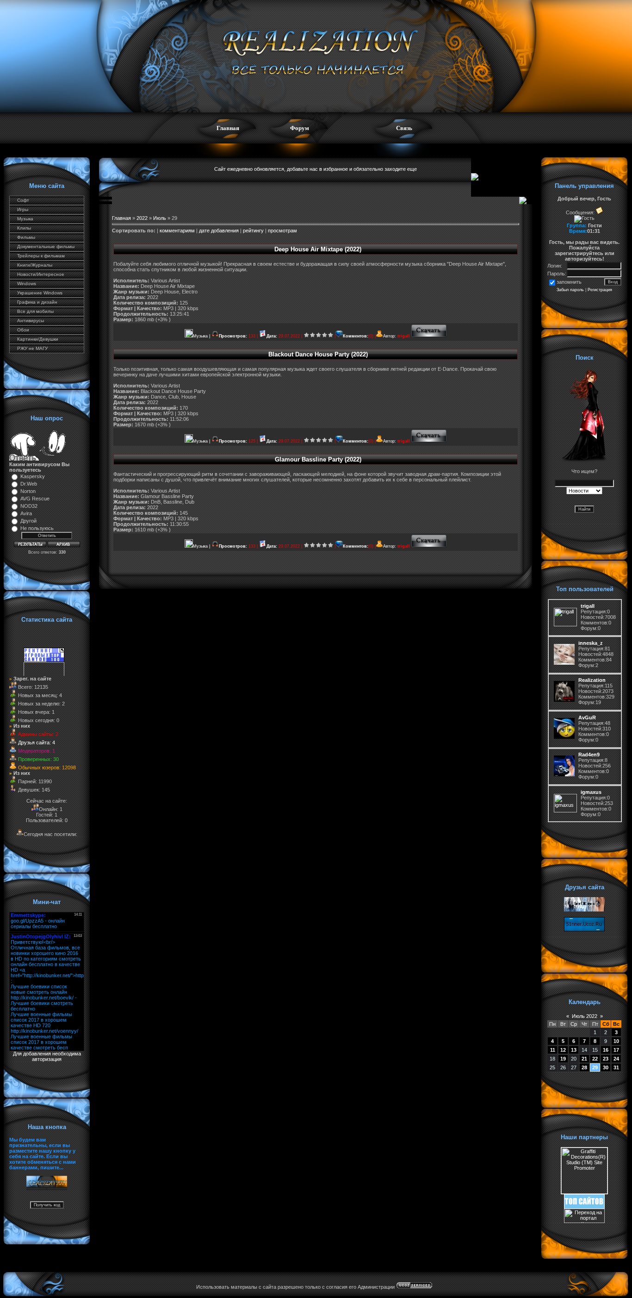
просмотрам (282, 230)
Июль (159, 218)
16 (605, 1050)
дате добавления (219, 230)
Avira (26, 513)
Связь (404, 128)
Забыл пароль (570, 289)
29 (595, 1067)
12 (563, 1050)
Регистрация (600, 289)
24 (616, 1058)
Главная (228, 128)
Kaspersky (32, 476)
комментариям (177, 230)
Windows (26, 283)
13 (573, 1050)
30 (605, 1067)
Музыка (25, 218)
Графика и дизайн (37, 302)
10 (616, 1041)
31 (616, 1067)
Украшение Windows (39, 292)
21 (584, 1058)
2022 (142, 218)
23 (605, 1058)
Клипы (24, 228)
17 (616, 1050)
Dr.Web (28, 484)
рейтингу (253, 230)
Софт (23, 200)
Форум (299, 128)
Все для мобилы (35, 311)
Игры (22, 209)
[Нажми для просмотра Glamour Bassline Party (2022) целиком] (429, 546)
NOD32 (28, 506)
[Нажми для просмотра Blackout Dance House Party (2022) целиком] (429, 441)
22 (595, 1058)
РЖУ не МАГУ (32, 348)
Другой (28, 521)
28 (584, 1067)
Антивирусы (30, 320)
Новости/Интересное (40, 274)
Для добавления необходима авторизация (47, 1056)
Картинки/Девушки (37, 339)
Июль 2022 (584, 1016)
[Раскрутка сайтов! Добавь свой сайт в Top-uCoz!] (584, 1207)
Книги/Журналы (34, 265)
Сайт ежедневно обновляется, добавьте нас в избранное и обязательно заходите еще (315, 169)
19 (563, 1058)
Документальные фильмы (45, 246)
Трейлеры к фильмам (41, 255)
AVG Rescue (35, 498)
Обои (23, 329)
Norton (28, 491)
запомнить (569, 282)
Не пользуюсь (37, 528)
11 (552, 1050)
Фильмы (26, 237)
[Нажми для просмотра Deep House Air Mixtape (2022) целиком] (429, 336)
